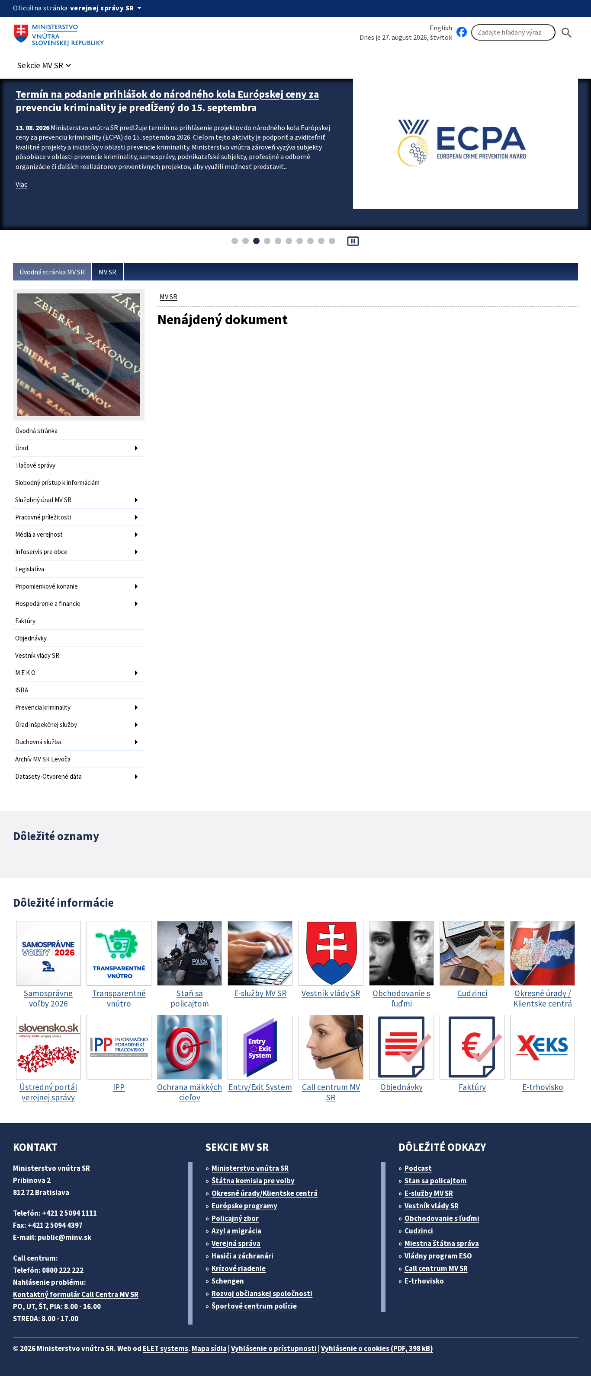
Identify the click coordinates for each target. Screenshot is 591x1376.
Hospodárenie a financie (47, 603)
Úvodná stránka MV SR (52, 272)
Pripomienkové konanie (46, 586)
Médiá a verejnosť (39, 534)
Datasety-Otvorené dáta (48, 776)
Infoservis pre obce (41, 552)
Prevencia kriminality (43, 707)
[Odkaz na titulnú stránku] (60, 32)
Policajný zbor (235, 1218)
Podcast (418, 1168)
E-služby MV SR (429, 1193)
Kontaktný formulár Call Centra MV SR (75, 1294)
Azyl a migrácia (236, 1231)
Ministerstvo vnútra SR (250, 1168)
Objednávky (31, 638)
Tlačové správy (35, 465)
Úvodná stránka (36, 431)
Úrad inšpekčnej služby (46, 724)
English (441, 27)
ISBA (21, 690)
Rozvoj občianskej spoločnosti (262, 1293)
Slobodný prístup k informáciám (57, 482)
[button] (45, 63)
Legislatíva (29, 569)
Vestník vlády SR (37, 655)
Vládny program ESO (438, 1256)
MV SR (107, 272)
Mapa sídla (209, 1348)
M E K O (25, 673)
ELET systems (165, 1348)
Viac (21, 184)
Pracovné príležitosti (43, 517)
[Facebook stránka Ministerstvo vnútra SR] (461, 32)
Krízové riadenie (239, 1268)
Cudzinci (419, 1231)
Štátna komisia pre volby (253, 1180)
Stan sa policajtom (436, 1180)
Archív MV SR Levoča (43, 759)
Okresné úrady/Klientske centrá (265, 1193)
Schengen (228, 1281)
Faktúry (25, 621)
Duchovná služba (38, 742)
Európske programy (244, 1205)
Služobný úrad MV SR (43, 500)
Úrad (21, 448)
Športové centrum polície (254, 1306)
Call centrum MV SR (436, 1268)
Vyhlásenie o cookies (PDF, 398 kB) (377, 1348)
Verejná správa (236, 1243)
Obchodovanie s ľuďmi (442, 1218)
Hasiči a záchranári (242, 1256)
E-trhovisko (424, 1281)
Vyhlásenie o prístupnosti (274, 1348)
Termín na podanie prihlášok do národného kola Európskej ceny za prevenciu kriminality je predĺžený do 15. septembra (167, 100)
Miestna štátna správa (442, 1243)
